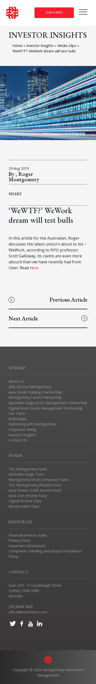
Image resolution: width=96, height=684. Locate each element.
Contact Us (18, 440)
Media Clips (67, 45)
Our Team (17, 413)
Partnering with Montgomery (32, 424)
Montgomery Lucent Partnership (35, 397)
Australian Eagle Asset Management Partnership (48, 402)
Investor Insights (40, 45)
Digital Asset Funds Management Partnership (46, 408)
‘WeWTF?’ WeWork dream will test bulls (44, 51)
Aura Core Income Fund (28, 495)
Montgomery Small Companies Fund (38, 479)
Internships (18, 418)
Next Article (23, 318)
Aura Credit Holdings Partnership (35, 392)
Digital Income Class (25, 500)
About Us (16, 381)
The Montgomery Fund (28, 469)
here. (34, 267)
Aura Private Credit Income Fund (35, 490)
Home (17, 45)
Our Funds (54, 12)
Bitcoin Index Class (24, 506)
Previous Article (68, 299)
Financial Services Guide (28, 535)
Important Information (27, 545)
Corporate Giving (22, 429)
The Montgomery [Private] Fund (35, 485)
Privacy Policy (19, 540)
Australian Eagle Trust (26, 474)
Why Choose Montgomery (30, 386)
